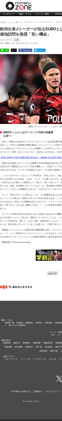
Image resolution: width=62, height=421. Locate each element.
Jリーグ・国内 (42, 14)
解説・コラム (25, 14)
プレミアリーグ (11, 359)
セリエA (52, 359)
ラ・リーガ (25, 359)
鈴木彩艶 (18, 347)
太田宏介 (39, 322)
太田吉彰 (48, 322)
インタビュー (8, 14)
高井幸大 (29, 347)
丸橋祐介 (20, 322)
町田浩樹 (43, 351)
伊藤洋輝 (36, 343)
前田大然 (54, 351)
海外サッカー (9, 356)
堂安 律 (58, 347)
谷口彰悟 (48, 347)
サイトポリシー (52, 391)
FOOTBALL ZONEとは (20, 391)
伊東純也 (26, 343)
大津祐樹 (58, 322)
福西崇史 (29, 322)
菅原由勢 (8, 347)
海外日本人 (6, 340)
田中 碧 (39, 347)
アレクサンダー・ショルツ (27, 43)
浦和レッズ (9, 43)
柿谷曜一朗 (9, 322)
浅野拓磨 (7, 343)
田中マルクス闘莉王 (17, 325)
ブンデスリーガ (39, 359)
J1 (59, 335)
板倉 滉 (16, 343)
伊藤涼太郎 (48, 343)
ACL (53, 335)
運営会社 (38, 391)
